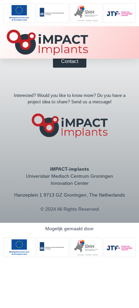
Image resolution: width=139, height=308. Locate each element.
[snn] (86, 13)
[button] (121, 43)
